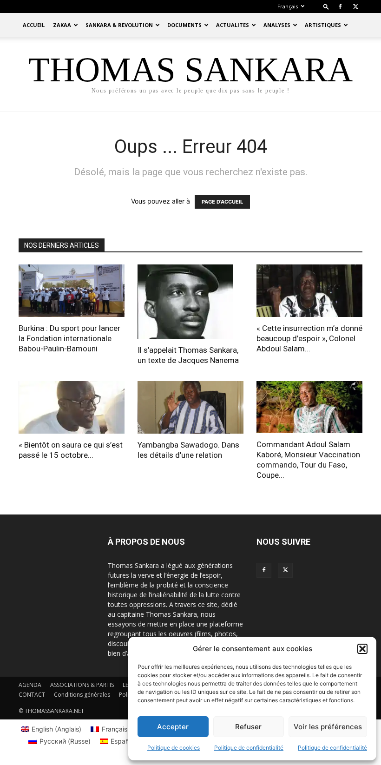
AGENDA (30, 685)
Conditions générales (82, 695)
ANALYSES (276, 24)
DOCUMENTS (184, 24)
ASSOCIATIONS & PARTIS (82, 685)
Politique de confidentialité (248, 747)
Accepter (173, 726)
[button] (362, 648)
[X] (355, 6)
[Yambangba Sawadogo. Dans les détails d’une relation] (190, 407)
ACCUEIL (34, 24)
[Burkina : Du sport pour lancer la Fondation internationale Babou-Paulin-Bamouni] (72, 290)
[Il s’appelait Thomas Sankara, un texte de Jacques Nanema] (190, 301)
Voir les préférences (328, 726)
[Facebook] (340, 6)
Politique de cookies (173, 747)
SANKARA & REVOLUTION (119, 24)
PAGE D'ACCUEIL (222, 201)
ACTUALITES (232, 24)
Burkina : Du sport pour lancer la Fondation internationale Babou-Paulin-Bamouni (69, 338)
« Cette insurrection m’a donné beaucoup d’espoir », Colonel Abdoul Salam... (309, 338)
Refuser (248, 726)
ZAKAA (62, 24)
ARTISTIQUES (323, 24)
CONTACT (32, 695)
